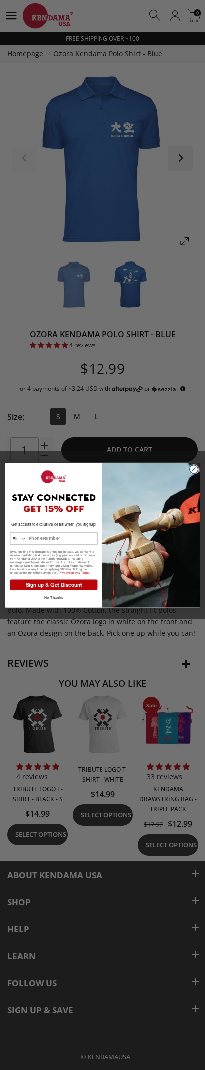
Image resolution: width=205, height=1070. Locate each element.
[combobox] (18, 538)
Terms (85, 572)
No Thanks (53, 597)
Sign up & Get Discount (54, 584)
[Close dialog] (193, 469)
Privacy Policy (68, 572)
